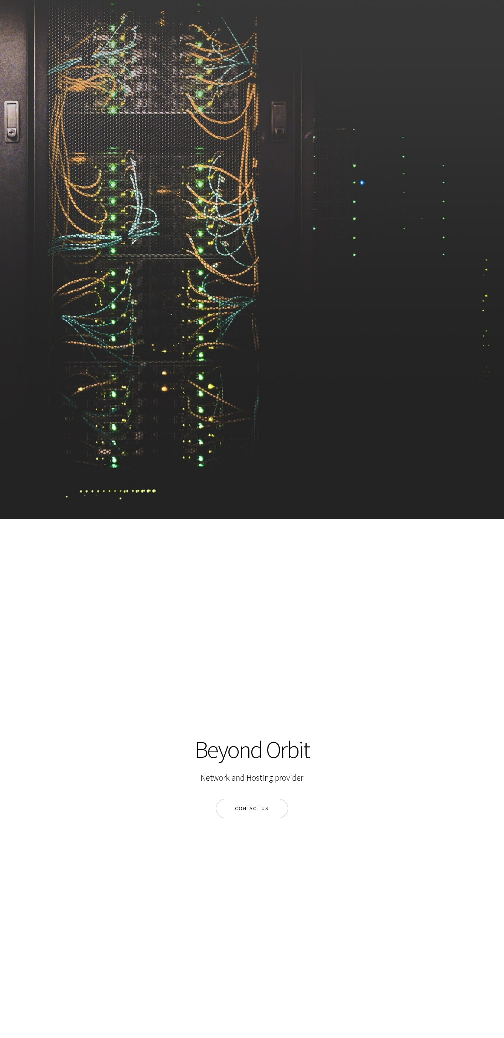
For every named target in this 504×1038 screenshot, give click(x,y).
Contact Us (252, 808)
